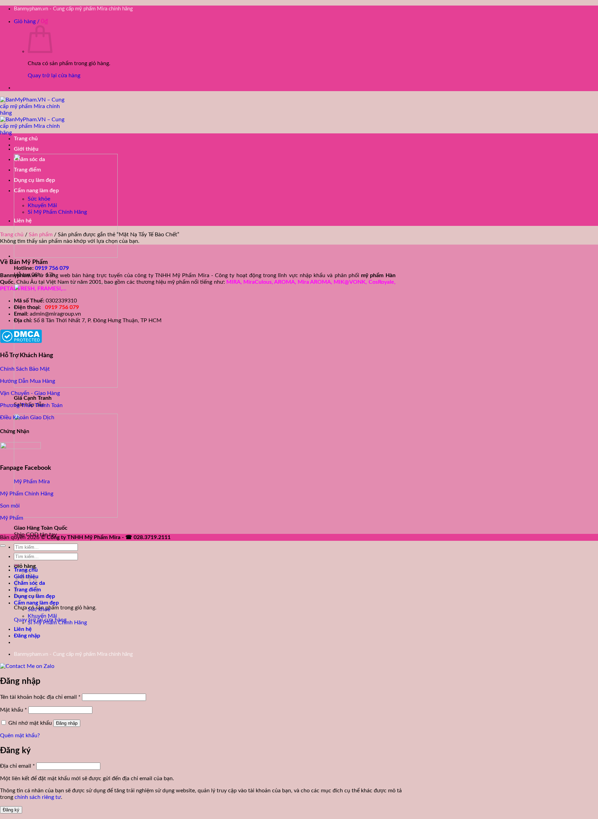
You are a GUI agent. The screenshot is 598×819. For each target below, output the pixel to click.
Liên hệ (23, 220)
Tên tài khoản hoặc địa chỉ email (40, 697)
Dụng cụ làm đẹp (34, 180)
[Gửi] (16, 565)
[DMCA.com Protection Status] (21, 341)
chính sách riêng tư (38, 797)
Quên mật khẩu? (20, 735)
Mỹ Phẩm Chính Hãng (26, 493)
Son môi (10, 506)
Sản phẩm (41, 234)
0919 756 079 (52, 268)
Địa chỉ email (17, 766)
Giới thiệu (26, 149)
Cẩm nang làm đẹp (36, 190)
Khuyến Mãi (42, 205)
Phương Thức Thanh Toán (31, 405)
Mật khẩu (13, 710)
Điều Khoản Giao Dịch (27, 417)
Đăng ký (11, 809)
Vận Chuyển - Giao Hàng (30, 393)
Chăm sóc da (29, 159)
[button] (31, 21)
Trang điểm (27, 170)
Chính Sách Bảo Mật (25, 369)
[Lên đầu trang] (3, 546)
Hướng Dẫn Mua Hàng (27, 381)
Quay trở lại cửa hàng (54, 75)
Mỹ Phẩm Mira (32, 481)
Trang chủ (26, 138)
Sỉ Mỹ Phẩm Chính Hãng (57, 212)
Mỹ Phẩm (11, 518)
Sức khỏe (39, 199)
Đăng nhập (67, 723)
